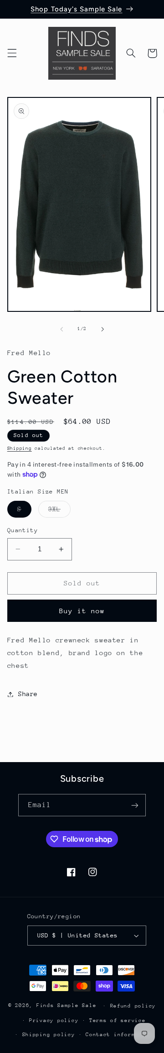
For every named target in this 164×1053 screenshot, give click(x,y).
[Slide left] (61, 329)
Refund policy (133, 1006)
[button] (11, 53)
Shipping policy (48, 1035)
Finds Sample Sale (66, 1005)
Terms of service (117, 1020)
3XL (59, 511)
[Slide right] (102, 329)
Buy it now (82, 611)
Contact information (119, 1035)
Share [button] (28, 693)
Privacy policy (53, 1020)
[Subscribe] (134, 805)
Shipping (19, 448)
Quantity (22, 530)
